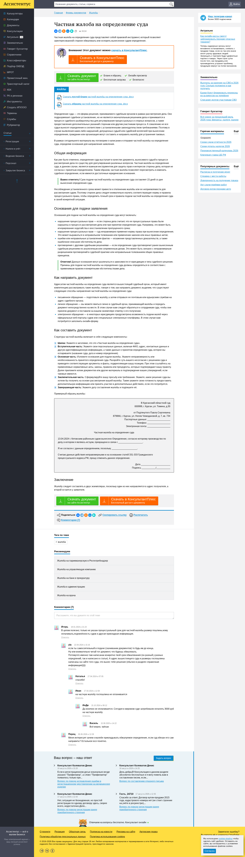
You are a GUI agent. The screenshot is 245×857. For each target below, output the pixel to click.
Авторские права (149, 831)
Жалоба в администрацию (71, 587)
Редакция (60, 831)
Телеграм (42, 851)
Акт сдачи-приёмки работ (213, 185)
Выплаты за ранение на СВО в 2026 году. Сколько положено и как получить (219, 86)
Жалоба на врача (66, 595)
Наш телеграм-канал (220, 16)
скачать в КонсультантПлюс (129, 50)
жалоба (62, 542)
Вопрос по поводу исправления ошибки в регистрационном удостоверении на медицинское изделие (83, 784)
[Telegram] (60, 31)
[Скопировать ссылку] (75, 31)
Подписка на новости (101, 831)
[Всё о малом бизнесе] (17, 4)
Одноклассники (52, 851)
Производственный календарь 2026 (219, 150)
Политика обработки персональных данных (63, 836)
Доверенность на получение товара (219, 180)
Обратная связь (77, 831)
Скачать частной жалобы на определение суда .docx (98, 97)
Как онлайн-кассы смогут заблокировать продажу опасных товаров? (217, 39)
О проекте (45, 831)
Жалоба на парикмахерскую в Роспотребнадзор (82, 560)
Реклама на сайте (126, 831)
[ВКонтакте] (56, 31)
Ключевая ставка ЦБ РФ (213, 155)
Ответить (65, 637)
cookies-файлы (225, 838)
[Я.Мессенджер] (71, 31)
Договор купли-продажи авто (215, 189)
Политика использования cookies (107, 836)
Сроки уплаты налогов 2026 (215, 146)
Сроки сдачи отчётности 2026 (215, 142)
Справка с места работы (213, 176)
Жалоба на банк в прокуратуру (73, 578)
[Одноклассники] (64, 31)
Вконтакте (47, 851)
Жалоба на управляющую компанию (76, 569)
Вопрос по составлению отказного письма (141, 781)
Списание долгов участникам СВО (218, 100)
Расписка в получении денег (215, 172)
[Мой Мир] (67, 31)
